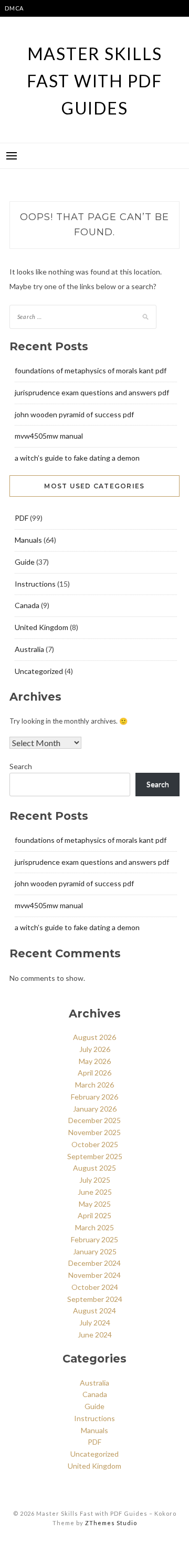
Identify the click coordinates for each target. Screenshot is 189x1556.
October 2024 (94, 1287)
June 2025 (95, 1191)
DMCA (14, 8)
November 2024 (94, 1275)
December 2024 (94, 1262)
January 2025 (95, 1251)
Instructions (35, 583)
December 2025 (94, 1120)
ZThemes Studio (111, 1522)
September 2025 (94, 1156)
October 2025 (94, 1144)
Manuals (28, 539)
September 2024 (94, 1299)
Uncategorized (39, 671)
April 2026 (94, 1072)
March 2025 (94, 1227)
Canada (27, 605)
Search (20, 766)
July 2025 (94, 1179)
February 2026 (94, 1096)
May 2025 (95, 1203)
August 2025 (94, 1167)
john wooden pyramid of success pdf (74, 414)
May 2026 (95, 1061)
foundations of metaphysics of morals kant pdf (90, 370)
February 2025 (94, 1239)
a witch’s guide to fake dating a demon (77, 457)
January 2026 (95, 1108)
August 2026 (94, 1037)
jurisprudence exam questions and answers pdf (92, 392)
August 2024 (94, 1310)
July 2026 (94, 1049)
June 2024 (95, 1334)
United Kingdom (41, 627)
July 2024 (94, 1322)
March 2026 (94, 1084)
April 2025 (94, 1215)
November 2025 (94, 1132)
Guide (25, 561)
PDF (21, 517)
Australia (29, 649)
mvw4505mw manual (49, 435)
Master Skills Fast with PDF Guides (94, 80)
